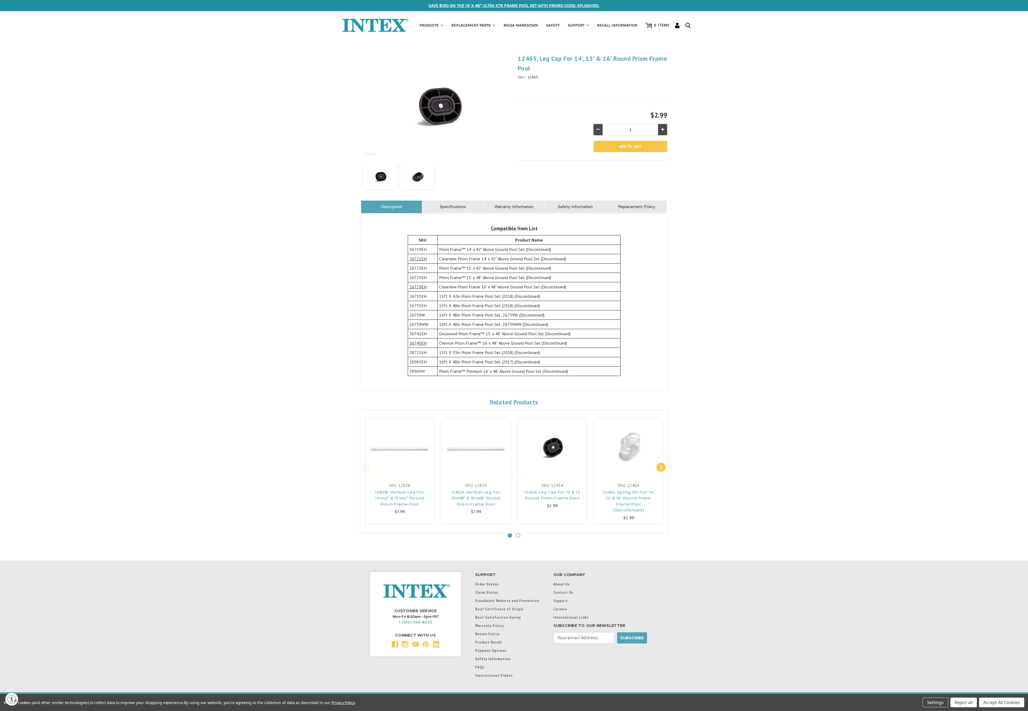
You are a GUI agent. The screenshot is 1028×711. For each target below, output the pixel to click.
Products (429, 25)
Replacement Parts (471, 25)
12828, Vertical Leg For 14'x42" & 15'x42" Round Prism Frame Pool (399, 498)
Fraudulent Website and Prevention (507, 601)
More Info (399, 445)
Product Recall (488, 642)
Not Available (475, 453)
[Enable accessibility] (11, 699)
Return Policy (487, 634)
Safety (553, 25)
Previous (367, 467)
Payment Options (490, 650)
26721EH (418, 258)
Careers (560, 609)
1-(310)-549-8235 (415, 622)
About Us (561, 584)
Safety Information (575, 206)
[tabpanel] (399, 471)
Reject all (964, 702)
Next (661, 467)
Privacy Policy (343, 702)
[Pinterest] (425, 644)
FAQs (479, 667)
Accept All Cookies (1001, 702)
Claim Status (486, 592)
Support (576, 25)
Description (391, 206)
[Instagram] (405, 644)
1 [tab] (510, 535)
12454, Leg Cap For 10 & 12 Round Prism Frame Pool (552, 495)
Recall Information (617, 25)
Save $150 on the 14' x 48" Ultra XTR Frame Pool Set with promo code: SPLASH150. (514, 5)
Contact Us (563, 592)
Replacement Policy (636, 206)
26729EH (418, 286)
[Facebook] (395, 644)
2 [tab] (518, 535)
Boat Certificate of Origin (499, 609)
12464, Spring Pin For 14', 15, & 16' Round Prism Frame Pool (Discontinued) (628, 501)
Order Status (486, 584)
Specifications (453, 206)
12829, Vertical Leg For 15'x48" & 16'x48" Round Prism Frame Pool (476, 498)
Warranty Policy (489, 625)
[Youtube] (415, 644)
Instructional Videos (494, 675)
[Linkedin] (436, 644)
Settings (935, 702)
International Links (571, 617)
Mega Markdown (521, 25)
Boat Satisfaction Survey (498, 617)
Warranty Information (514, 206)
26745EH (418, 343)
